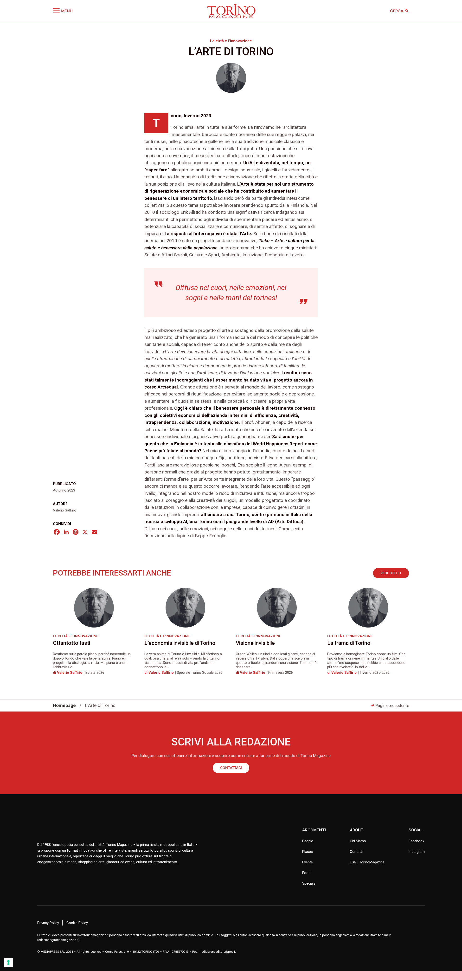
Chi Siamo (358, 841)
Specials (308, 883)
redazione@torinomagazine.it (57, 940)
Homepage (64, 705)
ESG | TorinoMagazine (367, 862)
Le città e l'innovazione (231, 41)
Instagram (417, 851)
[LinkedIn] (66, 532)
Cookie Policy (77, 923)
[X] (85, 532)
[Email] (94, 532)
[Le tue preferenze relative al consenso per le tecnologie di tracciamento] (8, 962)
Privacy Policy (48, 923)
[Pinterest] (75, 532)
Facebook (416, 841)
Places (307, 851)
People (307, 841)
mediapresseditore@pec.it (217, 951)
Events (307, 862)
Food (306, 873)
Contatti (356, 851)
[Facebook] (57, 532)
